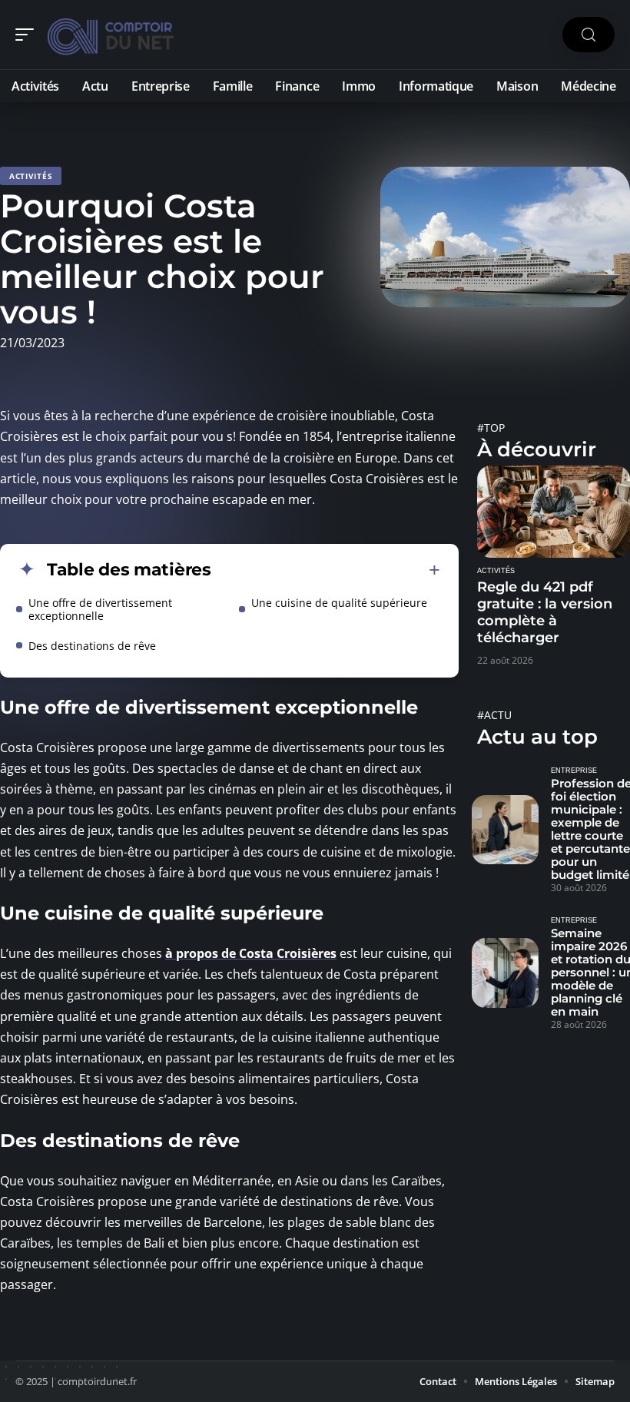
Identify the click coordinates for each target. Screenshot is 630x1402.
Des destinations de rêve (92, 645)
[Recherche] (588, 35)
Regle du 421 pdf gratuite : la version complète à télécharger (544, 612)
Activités (30, 176)
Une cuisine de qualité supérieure (339, 602)
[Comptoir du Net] (110, 34)
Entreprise (574, 770)
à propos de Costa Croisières (251, 953)
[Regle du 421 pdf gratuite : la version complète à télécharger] (553, 511)
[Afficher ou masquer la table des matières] (325, 570)
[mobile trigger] (28, 34)
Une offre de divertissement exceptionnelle (100, 609)
